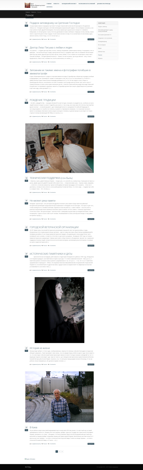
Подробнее (91, 39)
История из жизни (40, 348)
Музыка (100, 58)
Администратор (37, 39)
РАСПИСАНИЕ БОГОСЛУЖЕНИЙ (87, 3)
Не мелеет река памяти (42, 200)
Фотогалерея (102, 45)
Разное (45, 39)
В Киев (33, 427)
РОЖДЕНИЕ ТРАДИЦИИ (43, 100)
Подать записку (102, 26)
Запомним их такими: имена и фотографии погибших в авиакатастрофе (60, 71)
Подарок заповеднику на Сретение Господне (55, 23)
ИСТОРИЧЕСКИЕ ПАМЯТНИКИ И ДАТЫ (51, 253)
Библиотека (101, 51)
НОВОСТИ (56, 3)
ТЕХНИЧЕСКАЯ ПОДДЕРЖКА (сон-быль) (51, 178)
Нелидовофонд (102, 41)
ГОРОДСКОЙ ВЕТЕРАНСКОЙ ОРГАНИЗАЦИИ (54, 227)
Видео (100, 48)
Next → (62, 451)
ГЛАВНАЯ (49, 3)
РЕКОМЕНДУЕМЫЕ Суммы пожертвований (105, 30)
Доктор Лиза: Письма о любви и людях (51, 47)
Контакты (49, 7)
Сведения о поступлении (105, 38)
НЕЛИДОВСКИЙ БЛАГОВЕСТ (69, 3)
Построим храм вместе (104, 34)
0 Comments (52, 39)
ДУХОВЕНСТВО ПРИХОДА (103, 3)
